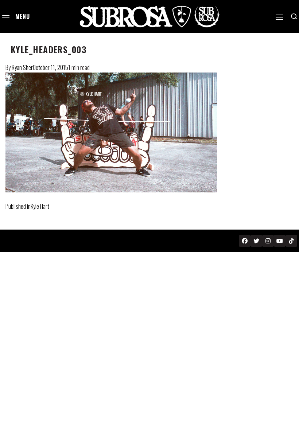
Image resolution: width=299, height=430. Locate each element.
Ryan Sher (22, 67)
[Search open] (294, 16)
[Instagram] (268, 241)
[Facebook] (245, 241)
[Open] (279, 17)
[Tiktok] (291, 241)
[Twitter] (256, 241)
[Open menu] (6, 16)
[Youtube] (280, 241)
